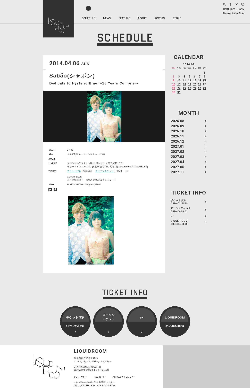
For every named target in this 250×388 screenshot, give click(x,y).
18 (184, 84)
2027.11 (177, 172)
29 (204, 88)
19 (189, 84)
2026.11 (177, 136)
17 (178, 84)
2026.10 (177, 131)
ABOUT (142, 18)
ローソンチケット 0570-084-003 (181, 210)
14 (199, 80)
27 (194, 88)
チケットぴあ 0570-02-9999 (179, 202)
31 (178, 92)
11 (184, 80)
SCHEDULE (88, 18)
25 (184, 88)
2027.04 (177, 162)
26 (189, 88)
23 (173, 88)
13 (194, 80)
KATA (241, 9)
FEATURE (124, 18)
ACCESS (159, 18)
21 (199, 84)
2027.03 (177, 156)
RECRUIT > (100, 377)
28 (199, 88)
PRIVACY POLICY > (123, 377)
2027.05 (177, 167)
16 (173, 84)
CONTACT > (81, 377)
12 (189, 80)
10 (178, 80)
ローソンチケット (104, 171)
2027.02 (177, 151)
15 (204, 80)
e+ (172, 216)
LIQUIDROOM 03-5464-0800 (179, 222)
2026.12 (177, 141)
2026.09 (177, 126)
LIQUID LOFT (229, 9)
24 (178, 88)
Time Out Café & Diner (233, 13)
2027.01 (177, 146)
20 (194, 84)
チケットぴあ (74, 171)
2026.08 (177, 121)
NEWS (107, 18)
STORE (177, 18)
